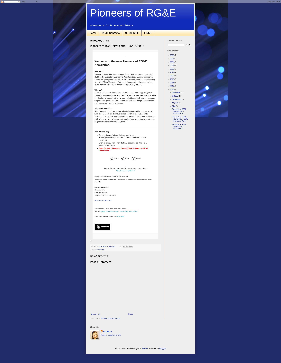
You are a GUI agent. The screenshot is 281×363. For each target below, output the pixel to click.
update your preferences (109, 211)
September (177, 99)
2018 (172, 82)
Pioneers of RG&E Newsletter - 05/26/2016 (179, 111)
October (175, 96)
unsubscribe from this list (128, 211)
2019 (172, 79)
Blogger (162, 348)
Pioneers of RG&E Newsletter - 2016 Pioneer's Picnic (180, 119)
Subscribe (120, 216)
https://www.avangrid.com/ (125, 171)
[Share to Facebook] (130, 247)
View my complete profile (111, 335)
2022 (172, 69)
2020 (172, 75)
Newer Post (95, 314)
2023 (172, 65)
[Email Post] (119, 246)
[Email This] (124, 247)
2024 (172, 62)
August (175, 102)
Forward (138, 158)
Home (92, 33)
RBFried (145, 348)
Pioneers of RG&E (133, 13)
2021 (172, 72)
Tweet (127, 158)
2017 (172, 86)
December (176, 92)
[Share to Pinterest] (132, 247)
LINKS (147, 33)
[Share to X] (128, 247)
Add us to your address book (103, 200)
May (174, 106)
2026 (172, 55)
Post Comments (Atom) (110, 318)
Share (116, 158)
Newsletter (100, 250)
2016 (172, 89)
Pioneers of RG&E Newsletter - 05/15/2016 (179, 126)
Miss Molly (107, 331)
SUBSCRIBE (132, 33)
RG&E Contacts (111, 33)
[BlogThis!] (126, 247)
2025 (172, 58)
